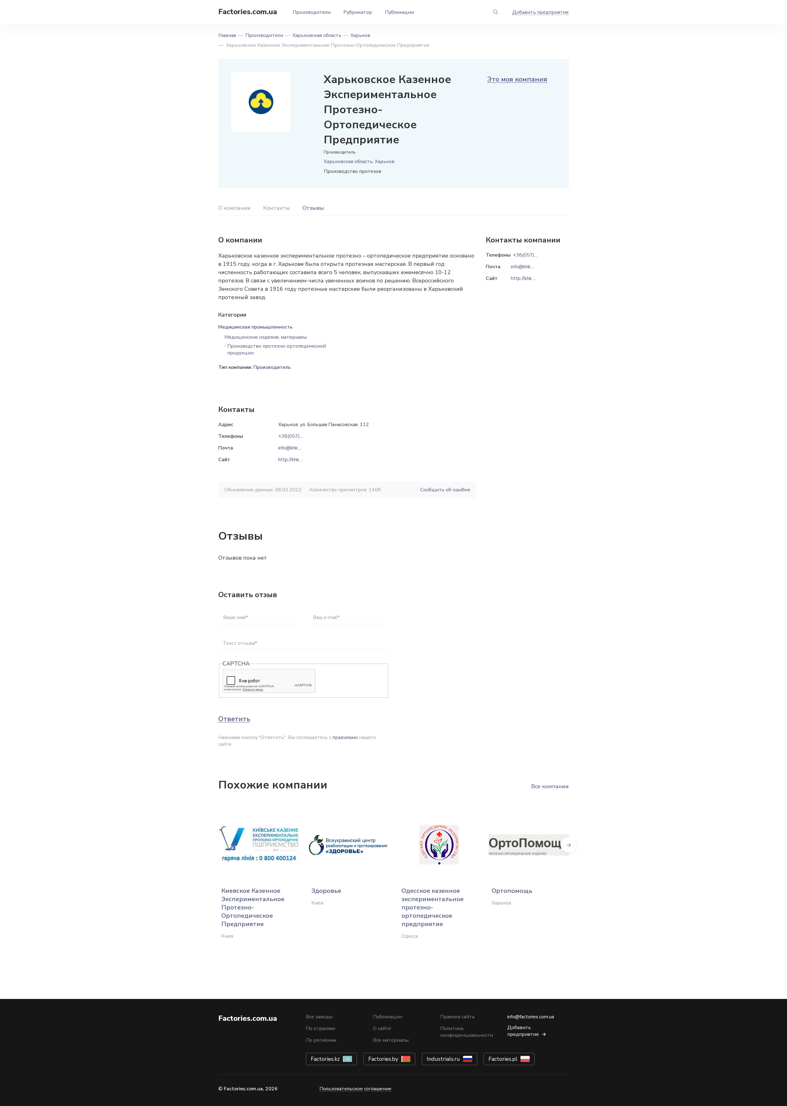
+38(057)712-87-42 (301, 436)
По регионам (321, 1040)
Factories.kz (325, 1059)
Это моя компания (517, 79)
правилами (345, 737)
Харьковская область (316, 35)
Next (568, 844)
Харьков (360, 35)
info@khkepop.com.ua (301, 448)
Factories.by (383, 1059)
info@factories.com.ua (530, 1016)
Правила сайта (457, 1016)
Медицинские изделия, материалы (265, 337)
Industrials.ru (443, 1059)
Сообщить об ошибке (445, 489)
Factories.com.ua (247, 12)
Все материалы (391, 1040)
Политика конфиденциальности (466, 1032)
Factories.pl (502, 1059)
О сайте (382, 1028)
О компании (234, 208)
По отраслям (320, 1028)
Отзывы (313, 208)
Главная (227, 35)
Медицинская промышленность (255, 327)
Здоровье (326, 891)
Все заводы (319, 1016)
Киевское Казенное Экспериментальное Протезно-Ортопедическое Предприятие (252, 907)
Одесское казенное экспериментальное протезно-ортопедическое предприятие (432, 907)
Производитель (272, 367)
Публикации (399, 12)
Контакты (276, 208)
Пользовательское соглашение (355, 1088)
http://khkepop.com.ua (302, 459)
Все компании (550, 786)
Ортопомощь (512, 891)
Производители (311, 12)
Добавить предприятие (540, 12)
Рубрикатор (357, 12)
